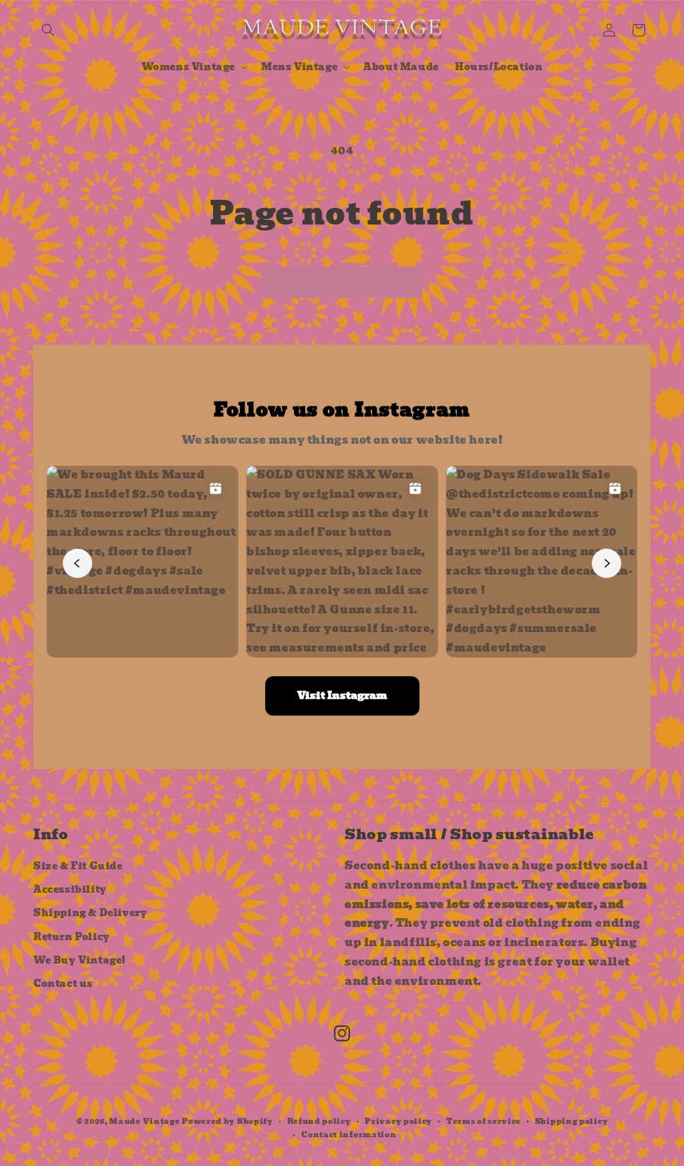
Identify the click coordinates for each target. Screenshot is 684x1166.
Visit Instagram (342, 696)
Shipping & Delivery (90, 912)
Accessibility (70, 889)
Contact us (63, 983)
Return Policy (71, 936)
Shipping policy (572, 1121)
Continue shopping (342, 282)
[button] (48, 30)
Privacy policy (398, 1121)
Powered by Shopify (227, 1121)
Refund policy (319, 1121)
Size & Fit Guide (78, 866)
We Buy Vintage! (79, 960)
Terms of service (483, 1121)
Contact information (348, 1135)
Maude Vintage (145, 1121)
